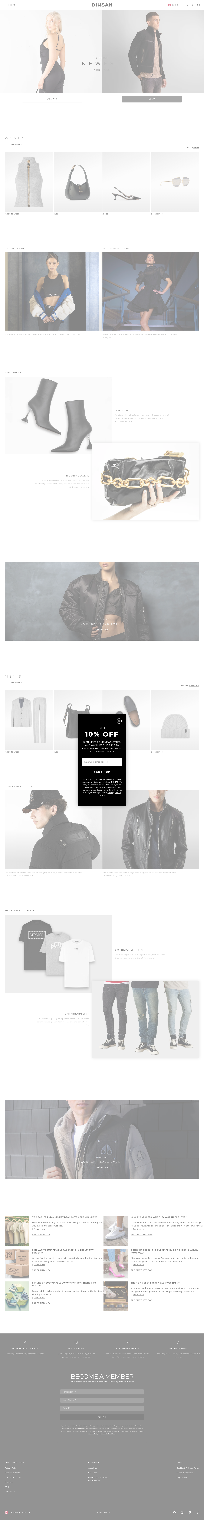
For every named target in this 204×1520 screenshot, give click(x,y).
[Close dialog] (119, 721)
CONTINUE (102, 772)
